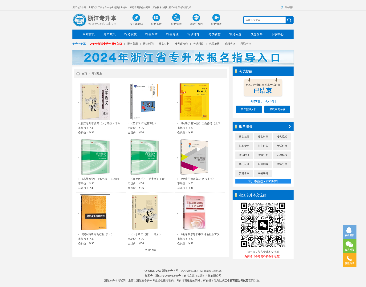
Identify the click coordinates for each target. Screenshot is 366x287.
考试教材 (214, 34)
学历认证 (244, 164)
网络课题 (263, 173)
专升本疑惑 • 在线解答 (263, 181)
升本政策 (110, 34)
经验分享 (282, 164)
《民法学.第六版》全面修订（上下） (201, 123)
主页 (84, 73)
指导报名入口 (249, 109)
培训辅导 (193, 34)
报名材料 (164, 43)
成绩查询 (230, 43)
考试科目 (198, 43)
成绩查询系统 (277, 109)
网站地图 (289, 7)
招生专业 (172, 34)
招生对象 (263, 145)
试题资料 (256, 34)
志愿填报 (214, 43)
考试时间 (244, 155)
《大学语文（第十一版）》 (146, 234)
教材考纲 (244, 173)
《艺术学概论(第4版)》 (143, 123)
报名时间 (148, 43)
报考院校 (130, 34)
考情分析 (263, 155)
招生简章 (151, 34)
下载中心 (277, 34)
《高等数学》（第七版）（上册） (100, 178)
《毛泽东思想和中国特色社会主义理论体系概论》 (201, 234)
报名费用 (132, 43)
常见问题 (235, 34)
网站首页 (89, 34)
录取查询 (246, 43)
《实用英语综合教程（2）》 (97, 234)
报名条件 (244, 136)
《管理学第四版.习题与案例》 (197, 178)
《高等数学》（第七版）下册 (147, 178)
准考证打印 (181, 43)
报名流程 (282, 136)
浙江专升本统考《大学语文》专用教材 (102, 123)
